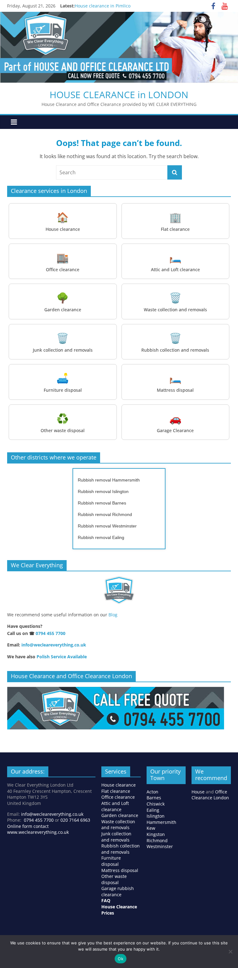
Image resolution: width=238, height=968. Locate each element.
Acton (152, 792)
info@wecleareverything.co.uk (53, 645)
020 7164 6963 (75, 820)
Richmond (157, 840)
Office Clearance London (210, 795)
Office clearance (118, 797)
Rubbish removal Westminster (107, 525)
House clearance (118, 785)
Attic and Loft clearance (115, 806)
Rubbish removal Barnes (102, 502)
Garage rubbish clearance (117, 891)
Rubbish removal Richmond (105, 514)
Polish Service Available (62, 657)
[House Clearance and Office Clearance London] (115, 690)
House (198, 792)
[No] (230, 951)
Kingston (156, 834)
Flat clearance (115, 791)
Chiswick (156, 804)
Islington (156, 816)
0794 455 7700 (50, 633)
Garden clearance (119, 815)
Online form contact (28, 826)
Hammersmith (161, 822)
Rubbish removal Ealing (101, 537)
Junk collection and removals (116, 837)
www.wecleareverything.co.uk (38, 832)
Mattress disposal (119, 870)
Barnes (154, 798)
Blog (112, 615)
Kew (151, 828)
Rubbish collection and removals (120, 849)
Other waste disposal (114, 879)
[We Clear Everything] (119, 590)
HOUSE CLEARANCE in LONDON (119, 94)
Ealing (153, 810)
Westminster (160, 846)
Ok (120, 958)
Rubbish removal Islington (103, 491)
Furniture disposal (111, 861)
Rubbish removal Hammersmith (109, 479)
